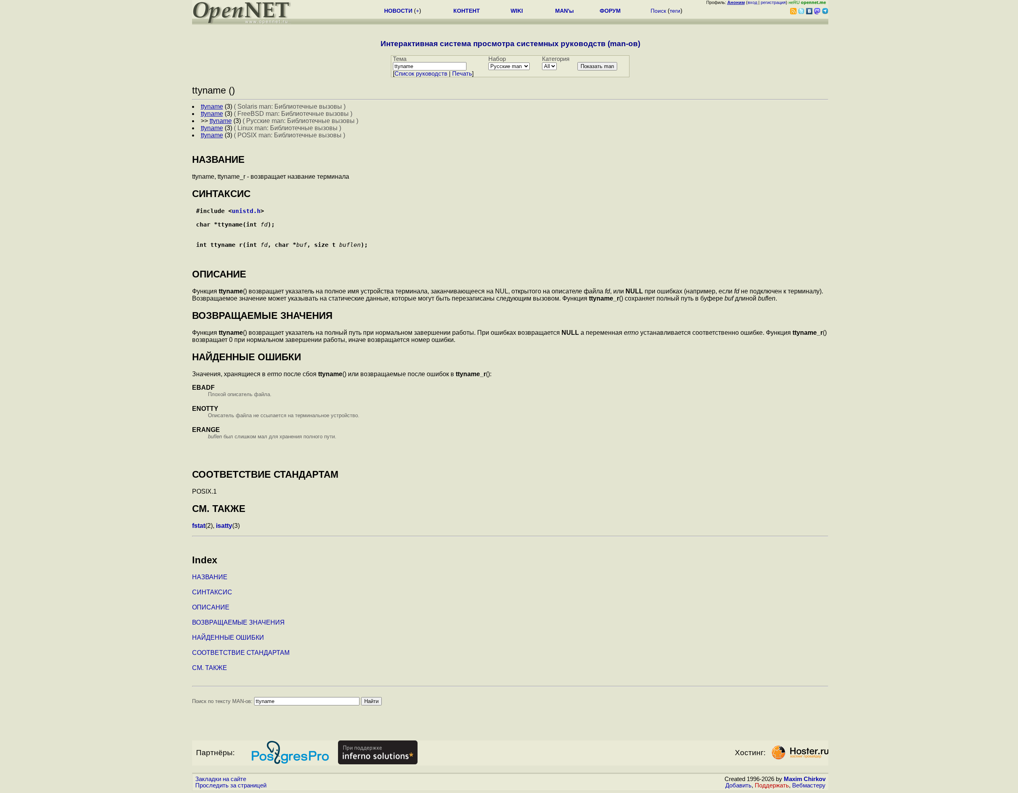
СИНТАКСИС (212, 592)
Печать (462, 73)
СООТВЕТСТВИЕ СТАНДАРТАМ (240, 652)
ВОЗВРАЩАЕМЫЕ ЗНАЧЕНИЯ (238, 622)
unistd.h (246, 210)
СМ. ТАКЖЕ (209, 667)
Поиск (658, 11)
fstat (198, 525)
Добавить (738, 785)
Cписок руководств (420, 73)
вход (752, 2)
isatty (224, 525)
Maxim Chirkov (805, 779)
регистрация (773, 2)
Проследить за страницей (230, 785)
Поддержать (772, 785)
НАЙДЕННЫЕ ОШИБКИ (228, 637)
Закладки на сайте (220, 779)
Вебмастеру (809, 785)
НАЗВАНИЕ (209, 577)
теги (675, 11)
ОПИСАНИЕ (210, 607)
